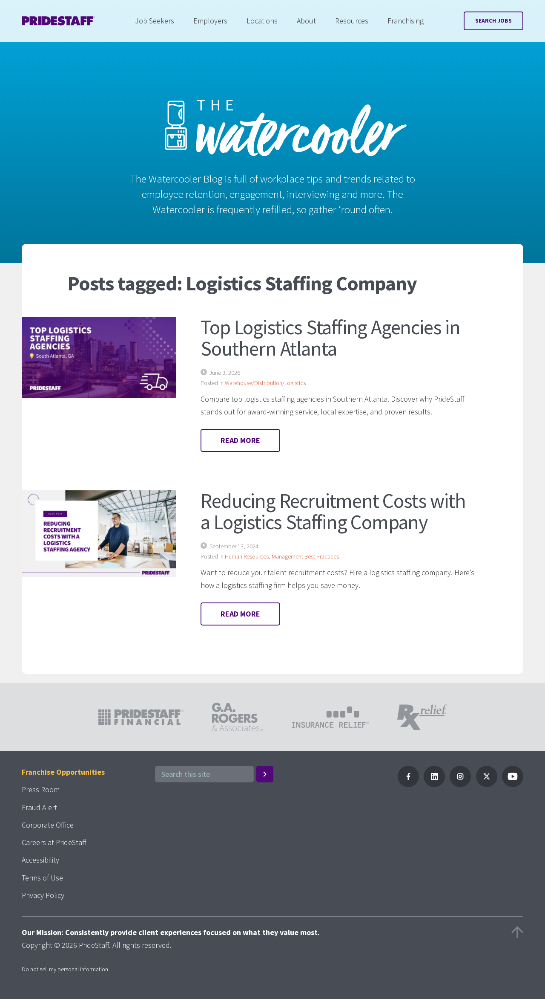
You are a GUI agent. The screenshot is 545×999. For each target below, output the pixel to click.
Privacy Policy (43, 895)
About (306, 21)
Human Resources (247, 556)
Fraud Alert (39, 807)
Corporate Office (48, 825)
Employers (210, 21)
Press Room (41, 789)
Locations (262, 21)
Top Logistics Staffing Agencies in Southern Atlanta (330, 337)
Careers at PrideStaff (54, 842)
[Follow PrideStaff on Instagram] (460, 784)
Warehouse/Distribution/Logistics (265, 383)
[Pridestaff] (58, 21)
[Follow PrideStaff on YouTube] (512, 784)
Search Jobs (493, 20)
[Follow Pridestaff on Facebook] (408, 784)
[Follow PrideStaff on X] (486, 784)
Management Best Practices (305, 556)
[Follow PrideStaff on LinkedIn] (434, 784)
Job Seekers (154, 21)
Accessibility (40, 860)
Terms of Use (42, 878)
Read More (240, 440)
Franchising (405, 21)
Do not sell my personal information (65, 969)
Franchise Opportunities (63, 772)
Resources (351, 21)
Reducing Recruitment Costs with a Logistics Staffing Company (333, 511)
